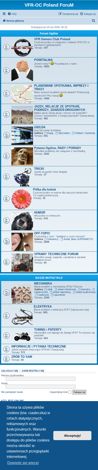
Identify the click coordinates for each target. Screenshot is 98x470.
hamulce (86, 289)
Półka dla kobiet (44, 189)
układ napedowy (62, 292)
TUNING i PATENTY (48, 329)
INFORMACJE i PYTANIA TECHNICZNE (38, 346)
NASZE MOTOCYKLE (49, 277)
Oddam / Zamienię (85, 133)
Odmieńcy (53, 239)
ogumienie (59, 294)
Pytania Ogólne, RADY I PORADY (57, 148)
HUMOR (39, 212)
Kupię (50, 133)
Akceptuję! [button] (72, 435)
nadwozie (44, 294)
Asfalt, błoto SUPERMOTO (78, 239)
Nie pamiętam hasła (12, 392)
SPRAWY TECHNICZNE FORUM (56, 254)
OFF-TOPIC (42, 233)
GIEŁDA (39, 127)
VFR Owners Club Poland (52, 39)
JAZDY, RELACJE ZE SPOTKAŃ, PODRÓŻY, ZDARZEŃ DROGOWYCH (59, 108)
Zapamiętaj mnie (59, 392)
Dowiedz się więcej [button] (23, 463)
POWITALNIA (43, 60)
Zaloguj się (9, 370)
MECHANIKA (43, 283)
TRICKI (39, 168)
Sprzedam (64, 133)
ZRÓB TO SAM (21, 356)
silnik (50, 289)
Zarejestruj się (33, 370)
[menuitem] (12, 14)
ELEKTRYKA (43, 306)
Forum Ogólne (49, 33)
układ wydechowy (86, 292)
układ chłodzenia (67, 289)
